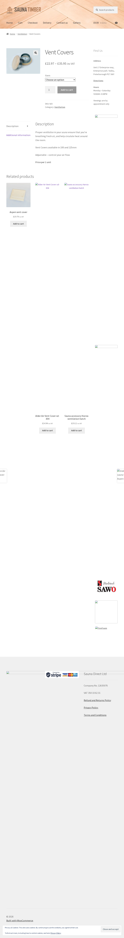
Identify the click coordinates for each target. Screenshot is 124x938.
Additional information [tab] (18, 135)
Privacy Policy (91, 707)
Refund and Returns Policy (97, 700)
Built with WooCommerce (19, 920)
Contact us (62, 22)
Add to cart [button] (18, 223)
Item (47, 75)
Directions (98, 80)
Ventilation (22, 34)
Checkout (33, 22)
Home (9, 22)
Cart (20, 22)
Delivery (47, 22)
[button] (35, 52)
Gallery (76, 22)
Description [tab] (12, 126)
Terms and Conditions (95, 715)
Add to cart (67, 89)
